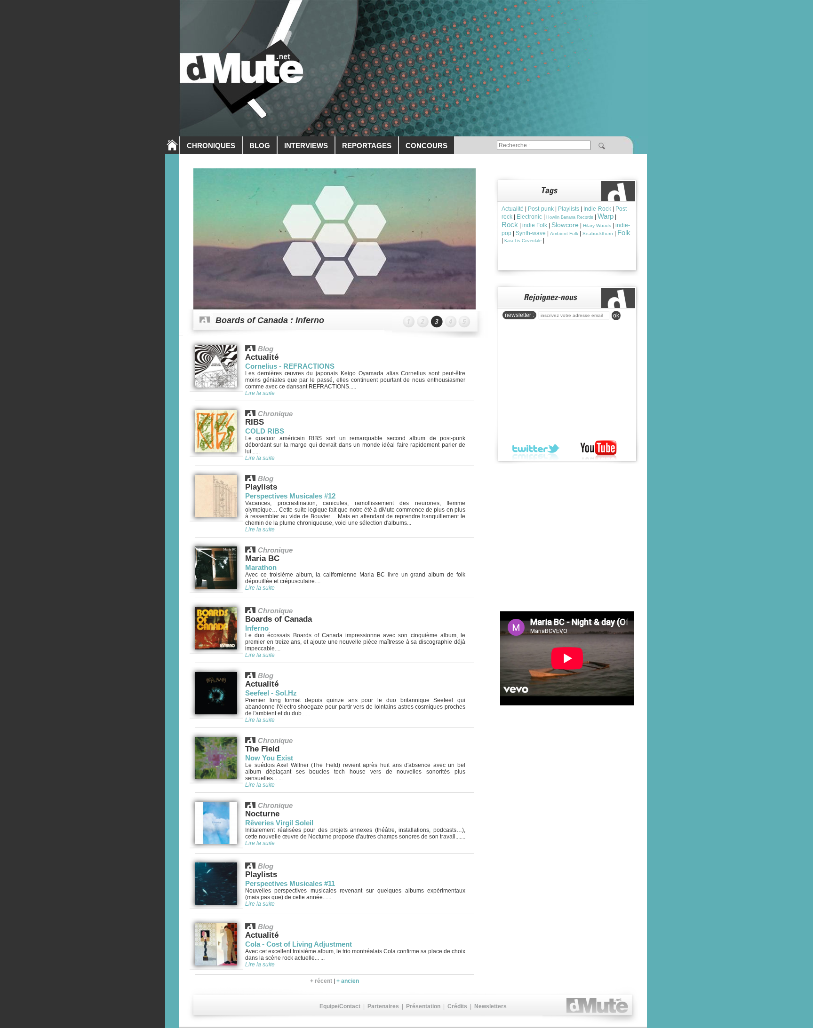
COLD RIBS (264, 431)
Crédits (457, 1006)
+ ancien (347, 981)
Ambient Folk (564, 233)
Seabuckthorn (597, 233)
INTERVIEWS (306, 146)
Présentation (423, 1006)
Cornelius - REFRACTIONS (290, 366)
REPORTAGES (366, 146)
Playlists (568, 209)
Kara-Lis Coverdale (523, 240)
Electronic (529, 217)
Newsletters (490, 1006)
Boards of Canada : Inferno (269, 320)
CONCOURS (426, 146)
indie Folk (534, 225)
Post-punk (541, 209)
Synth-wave (531, 233)
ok (616, 315)
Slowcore (565, 225)
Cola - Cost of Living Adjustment (298, 944)
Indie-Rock (597, 209)
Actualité (513, 209)
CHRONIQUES (211, 146)
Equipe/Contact (339, 1006)
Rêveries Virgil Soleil (279, 823)
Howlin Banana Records (569, 217)
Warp (606, 216)
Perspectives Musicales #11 (290, 883)
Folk (623, 233)
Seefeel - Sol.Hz (271, 693)
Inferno (257, 628)
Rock (510, 225)
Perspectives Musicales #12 (290, 496)
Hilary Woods (597, 225)
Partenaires (383, 1006)
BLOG (259, 146)
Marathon (261, 567)
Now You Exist (269, 758)
